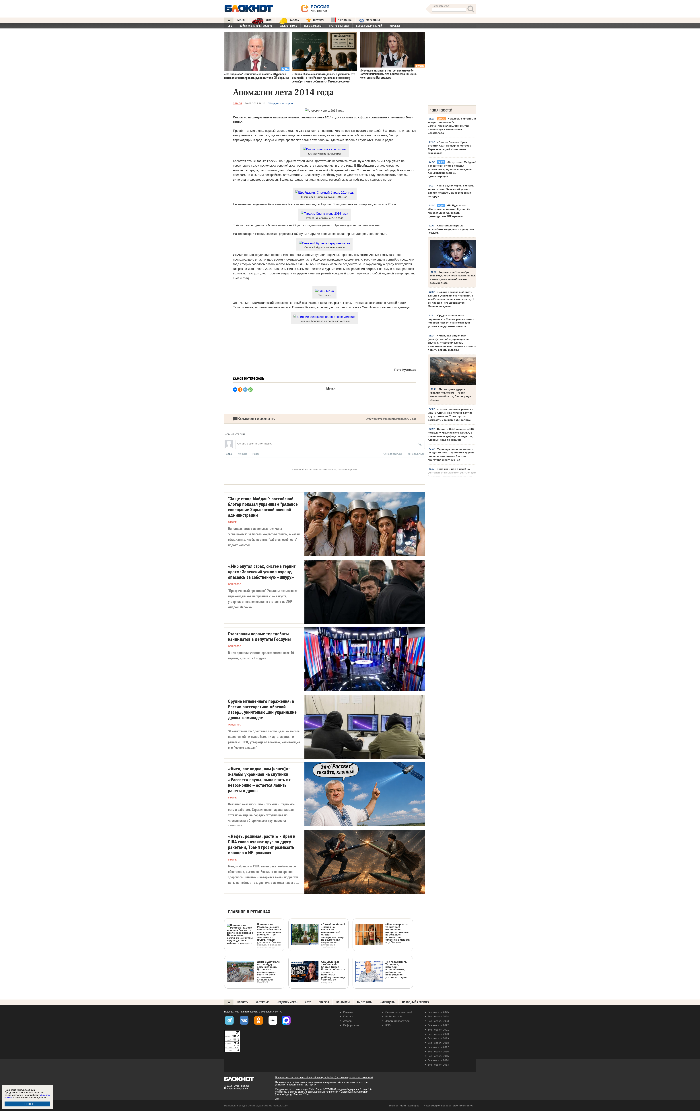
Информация (351, 1025)
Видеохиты (364, 1002)
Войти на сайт (393, 1016)
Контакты (348, 1016)
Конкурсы (343, 1002)
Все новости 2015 (438, 1055)
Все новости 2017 (438, 1047)
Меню (241, 20)
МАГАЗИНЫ (373, 20)
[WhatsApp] (250, 389)
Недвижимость (287, 1002)
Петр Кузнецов (405, 369)
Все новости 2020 (438, 1034)
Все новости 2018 (438, 1042)
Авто (308, 1002)
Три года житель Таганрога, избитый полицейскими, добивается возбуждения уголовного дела (396, 969)
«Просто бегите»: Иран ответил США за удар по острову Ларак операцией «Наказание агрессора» (449, 147)
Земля (237, 103)
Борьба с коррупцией (369, 26)
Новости (242, 1002)
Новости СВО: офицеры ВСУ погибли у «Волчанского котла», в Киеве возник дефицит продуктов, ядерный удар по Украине (451, 434)
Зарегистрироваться (397, 1020)
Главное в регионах (249, 912)
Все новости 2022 (438, 1025)
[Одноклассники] (240, 389)
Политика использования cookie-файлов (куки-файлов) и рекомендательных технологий (324, 1077)
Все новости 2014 (438, 1060)
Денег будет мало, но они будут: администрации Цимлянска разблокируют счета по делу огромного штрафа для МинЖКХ (269, 971)
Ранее (255, 453)
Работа (294, 20)
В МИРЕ (232, 522)
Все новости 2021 (438, 1029)
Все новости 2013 (438, 1064)
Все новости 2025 (438, 1012)
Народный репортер (415, 1002)
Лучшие (242, 453)
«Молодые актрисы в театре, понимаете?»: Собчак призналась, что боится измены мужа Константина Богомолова (452, 125)
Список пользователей (399, 1012)
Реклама (348, 1012)
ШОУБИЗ (318, 20)
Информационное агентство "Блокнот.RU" (449, 1105)
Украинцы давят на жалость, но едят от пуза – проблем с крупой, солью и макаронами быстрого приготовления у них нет (451, 454)
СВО (230, 26)
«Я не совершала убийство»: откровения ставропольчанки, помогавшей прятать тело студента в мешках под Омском (397, 933)
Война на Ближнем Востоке (256, 26)
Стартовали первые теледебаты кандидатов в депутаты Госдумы (451, 229)
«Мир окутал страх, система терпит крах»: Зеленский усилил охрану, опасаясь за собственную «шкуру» (451, 191)
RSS (387, 1025)
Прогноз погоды (339, 26)
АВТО (268, 20)
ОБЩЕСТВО (234, 584)
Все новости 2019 (438, 1038)
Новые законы (313, 26)
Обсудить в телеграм (280, 103)
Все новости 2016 (438, 1051)
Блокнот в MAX (288, 26)
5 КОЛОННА (345, 20)
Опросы (324, 1002)
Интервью (262, 1002)
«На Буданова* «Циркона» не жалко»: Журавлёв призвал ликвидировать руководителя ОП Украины (449, 211)
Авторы (347, 1020)
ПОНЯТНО (27, 1104)
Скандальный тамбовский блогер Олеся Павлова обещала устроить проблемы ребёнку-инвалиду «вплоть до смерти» (333, 971)
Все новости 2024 (438, 1016)
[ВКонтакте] (235, 389)
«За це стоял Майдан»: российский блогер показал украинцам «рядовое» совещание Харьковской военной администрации (452, 169)
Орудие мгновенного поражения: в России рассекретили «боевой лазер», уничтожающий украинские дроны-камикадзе (451, 321)
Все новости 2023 (438, 1020)
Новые (228, 453)
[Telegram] (245, 389)
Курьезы (395, 26)
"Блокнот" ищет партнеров (403, 1105)
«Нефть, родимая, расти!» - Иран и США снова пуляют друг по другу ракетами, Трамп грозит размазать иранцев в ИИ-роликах (450, 414)
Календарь (387, 1002)
